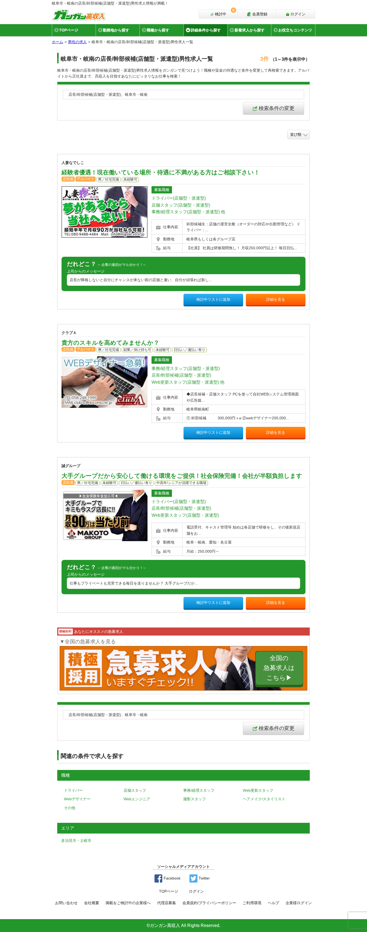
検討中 (224, 13)
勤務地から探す (116, 30)
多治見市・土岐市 (76, 840)
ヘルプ (273, 903)
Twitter (203, 878)
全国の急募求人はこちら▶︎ (279, 668)
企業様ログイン (299, 903)
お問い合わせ (66, 903)
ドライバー (73, 790)
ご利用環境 (252, 903)
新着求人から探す (250, 30)
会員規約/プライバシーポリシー (209, 903)
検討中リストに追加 (213, 299)
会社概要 (91, 903)
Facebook (172, 878)
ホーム (57, 42)
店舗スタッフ (135, 790)
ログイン (297, 14)
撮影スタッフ (194, 799)
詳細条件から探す (206, 30)
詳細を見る (275, 299)
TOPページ (68, 30)
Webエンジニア (137, 799)
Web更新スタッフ (258, 790)
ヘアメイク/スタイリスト (264, 799)
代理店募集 (166, 903)
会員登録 (259, 14)
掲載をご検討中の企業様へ (128, 903)
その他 (69, 808)
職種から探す (158, 30)
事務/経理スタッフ (198, 790)
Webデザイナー (77, 799)
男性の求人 (77, 42)
